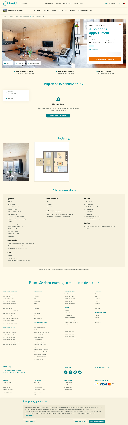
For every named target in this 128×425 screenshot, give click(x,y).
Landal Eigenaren (68, 387)
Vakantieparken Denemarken (10, 332)
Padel (96, 301)
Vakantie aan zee (68, 301)
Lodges (35, 303)
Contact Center (21, 372)
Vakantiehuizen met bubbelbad (41, 351)
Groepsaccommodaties (39, 327)
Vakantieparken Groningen (9, 306)
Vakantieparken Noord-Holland (10, 311)
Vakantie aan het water (70, 298)
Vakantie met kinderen (70, 329)
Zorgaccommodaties (39, 347)
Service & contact (78, 3)
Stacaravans (37, 308)
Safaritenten (37, 306)
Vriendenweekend (69, 325)
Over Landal (36, 382)
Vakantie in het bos (69, 296)
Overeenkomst (6, 387)
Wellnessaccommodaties (40, 344)
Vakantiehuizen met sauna (40, 354)
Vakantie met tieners (69, 336)
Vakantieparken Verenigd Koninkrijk (11, 342)
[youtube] (80, 373)
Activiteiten (98, 322)
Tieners (97, 317)
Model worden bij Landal (39, 389)
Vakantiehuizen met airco (40, 356)
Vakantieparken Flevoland (9, 298)
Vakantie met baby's (69, 331)
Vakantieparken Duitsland (9, 334)
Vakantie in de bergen (70, 303)
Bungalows (36, 296)
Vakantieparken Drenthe (8, 296)
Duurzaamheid (37, 384)
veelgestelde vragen (14, 370)
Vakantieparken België (8, 329)
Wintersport (98, 306)
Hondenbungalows (38, 359)
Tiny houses (37, 313)
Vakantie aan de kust (69, 293)
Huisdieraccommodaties (39, 329)
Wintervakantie (68, 315)
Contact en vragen (7, 382)
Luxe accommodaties (39, 337)
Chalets (35, 298)
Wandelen (97, 303)
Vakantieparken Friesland (9, 301)
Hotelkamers (37, 301)
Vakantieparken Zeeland (8, 320)
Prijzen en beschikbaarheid (105, 59)
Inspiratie (58, 3)
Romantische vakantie (70, 317)
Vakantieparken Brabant (8, 293)
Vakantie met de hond (70, 320)
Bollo (96, 320)
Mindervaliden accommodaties (41, 349)
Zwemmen (97, 308)
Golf (96, 296)
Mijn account (6, 384)
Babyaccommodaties (39, 325)
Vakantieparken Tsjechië (9, 339)
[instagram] (71, 373)
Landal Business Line (69, 384)
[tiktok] (75, 373)
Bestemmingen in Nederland (10, 291)
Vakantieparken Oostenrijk (9, 337)
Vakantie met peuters (70, 334)
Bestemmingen (49, 3)
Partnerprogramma (38, 392)
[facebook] (66, 373)
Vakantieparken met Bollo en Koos (73, 339)
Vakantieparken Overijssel (9, 313)
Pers (35, 394)
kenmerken (93, 49)
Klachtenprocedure (7, 392)
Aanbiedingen (67, 3)
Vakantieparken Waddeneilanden (11, 318)
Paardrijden (98, 298)
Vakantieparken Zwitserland (9, 344)
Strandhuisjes (37, 311)
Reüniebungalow (38, 339)
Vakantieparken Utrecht (8, 315)
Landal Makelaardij (68, 389)
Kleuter (97, 315)
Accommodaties (38, 291)
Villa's (35, 315)
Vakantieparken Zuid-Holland (10, 323)
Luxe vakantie (68, 312)
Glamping (67, 310)
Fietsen (97, 293)
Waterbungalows (38, 318)
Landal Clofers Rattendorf (97, 25)
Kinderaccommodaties (39, 334)
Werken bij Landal (38, 387)
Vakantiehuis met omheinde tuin (41, 332)
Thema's (67, 307)
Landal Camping (68, 382)
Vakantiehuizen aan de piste (40, 342)
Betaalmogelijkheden (8, 389)
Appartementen (37, 293)
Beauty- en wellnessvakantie (71, 322)
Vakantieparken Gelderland (9, 303)
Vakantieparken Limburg (8, 308)
